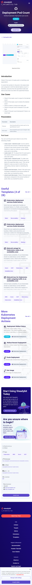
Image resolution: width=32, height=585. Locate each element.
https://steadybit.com (9, 489)
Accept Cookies (16, 582)
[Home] (10, 3)
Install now (16, 30)
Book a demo (8, 437)
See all (27, 192)
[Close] (30, 569)
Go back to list (7, 37)
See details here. (20, 574)
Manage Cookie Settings (16, 577)
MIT (3, 478)
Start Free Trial (9, 410)
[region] (16, 576)
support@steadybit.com (10, 487)
